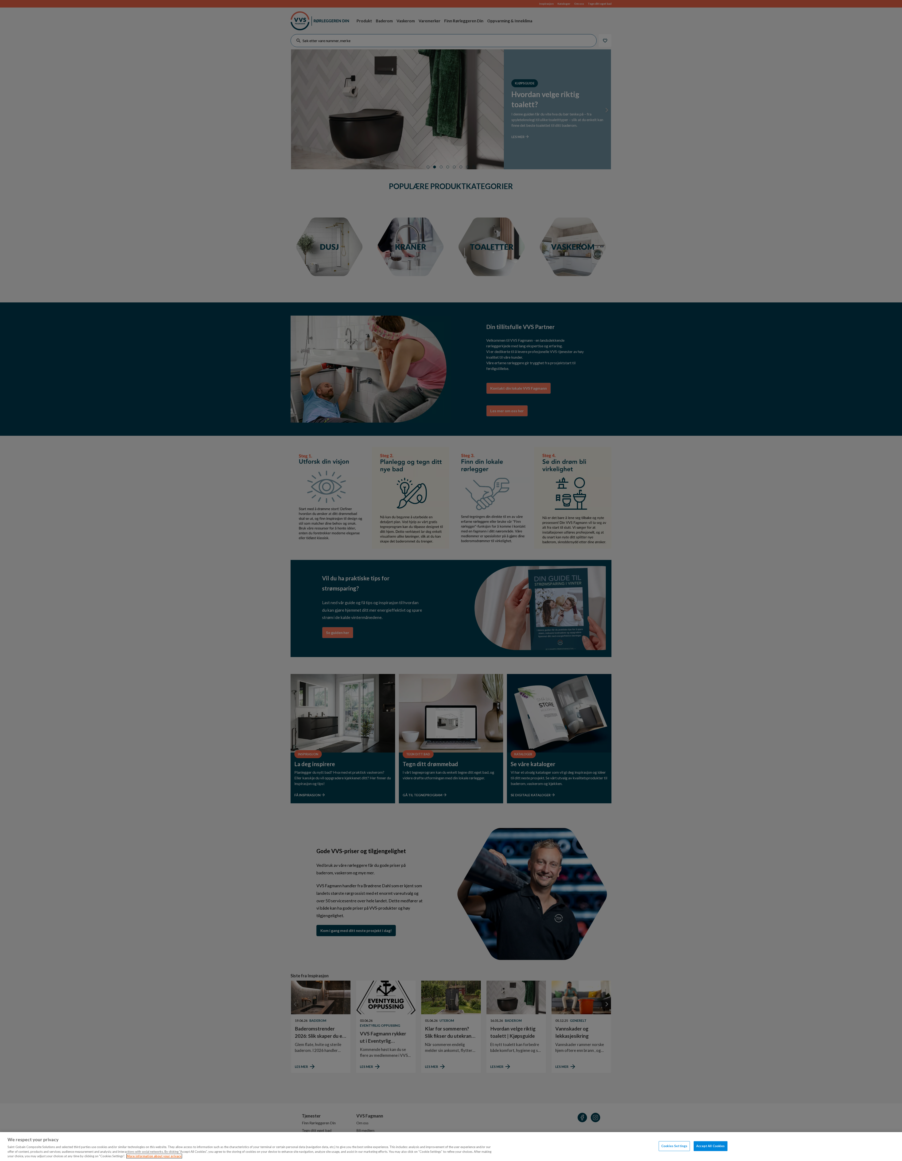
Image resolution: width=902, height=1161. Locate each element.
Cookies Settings (674, 1146)
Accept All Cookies (710, 1146)
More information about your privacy (154, 1156)
